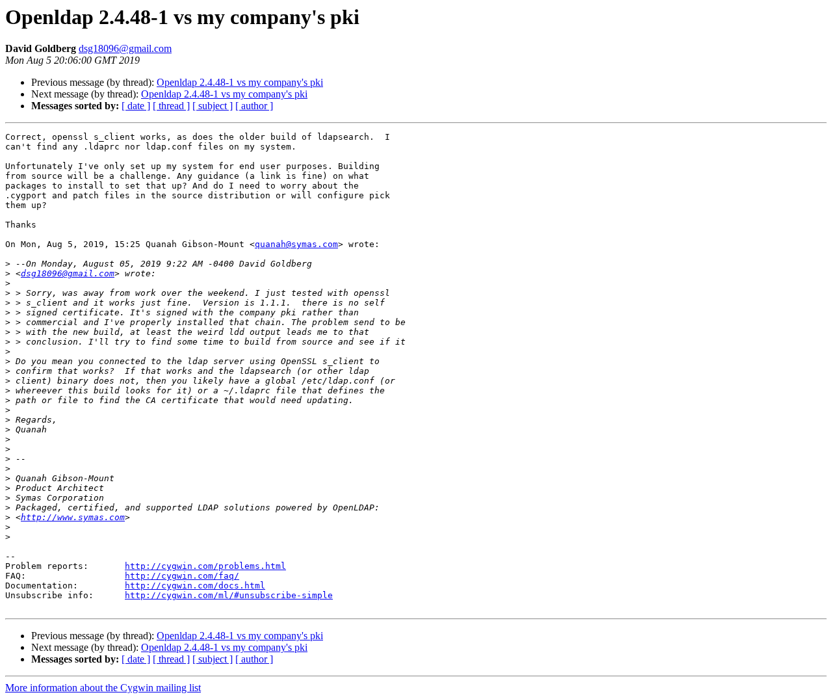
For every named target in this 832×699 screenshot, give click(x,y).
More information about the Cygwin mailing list (103, 687)
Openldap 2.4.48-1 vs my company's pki (240, 82)
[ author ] (254, 105)
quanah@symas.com (296, 244)
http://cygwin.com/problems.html (205, 566)
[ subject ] (212, 105)
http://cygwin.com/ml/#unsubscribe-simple (229, 595)
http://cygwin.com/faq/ (182, 576)
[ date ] (136, 105)
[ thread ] (171, 105)
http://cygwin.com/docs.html (195, 585)
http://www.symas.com (73, 517)
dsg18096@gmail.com (125, 48)
